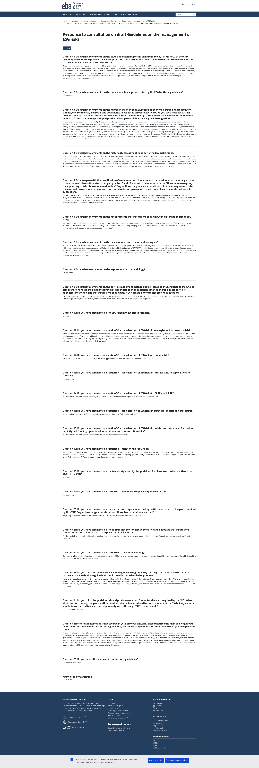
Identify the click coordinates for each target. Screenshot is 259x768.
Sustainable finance (108, 21)
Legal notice (158, 725)
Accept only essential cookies (176, 760)
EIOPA (155, 741)
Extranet (182, 4)
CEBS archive (158, 748)
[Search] (194, 14)
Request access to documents (119, 713)
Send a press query (115, 708)
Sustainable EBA (78, 727)
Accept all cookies (155, 760)
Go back (67, 48)
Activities (80, 14)
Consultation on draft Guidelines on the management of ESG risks (90, 23)
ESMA (155, 743)
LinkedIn (159, 706)
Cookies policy (158, 728)
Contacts (111, 703)
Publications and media (126, 14)
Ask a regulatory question (118, 710)
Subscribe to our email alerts (119, 728)
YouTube (159, 710)
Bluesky (159, 703)
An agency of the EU (75, 717)
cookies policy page (108, 759)
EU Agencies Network (76, 722)
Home (65, 21)
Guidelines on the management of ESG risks (138, 21)
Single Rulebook (89, 21)
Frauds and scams (160, 730)
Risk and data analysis (100, 14)
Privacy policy (158, 723)
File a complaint (114, 715)
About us (67, 14)
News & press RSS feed (116, 730)
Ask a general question (116, 706)
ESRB (155, 745)
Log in (191, 4)
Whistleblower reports (116, 718)
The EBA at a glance (160, 721)
